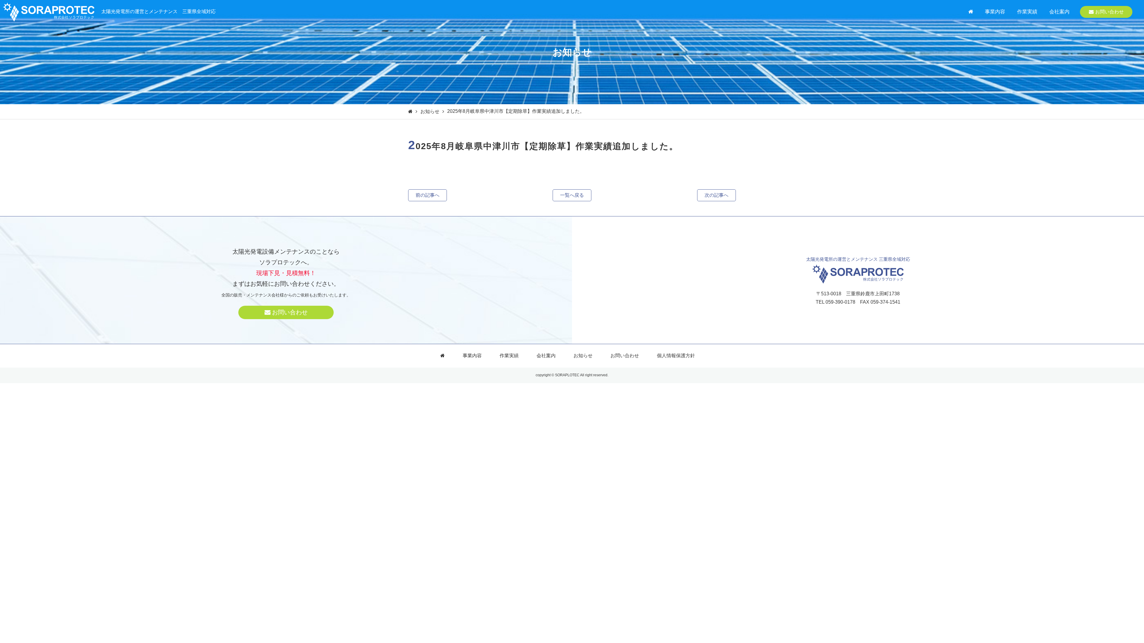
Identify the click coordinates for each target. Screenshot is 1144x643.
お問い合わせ (1109, 11)
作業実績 (1027, 12)
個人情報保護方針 (676, 355)
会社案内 (1059, 12)
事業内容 (995, 12)
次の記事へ (716, 195)
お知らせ (429, 111)
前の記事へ (427, 195)
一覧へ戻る (572, 195)
